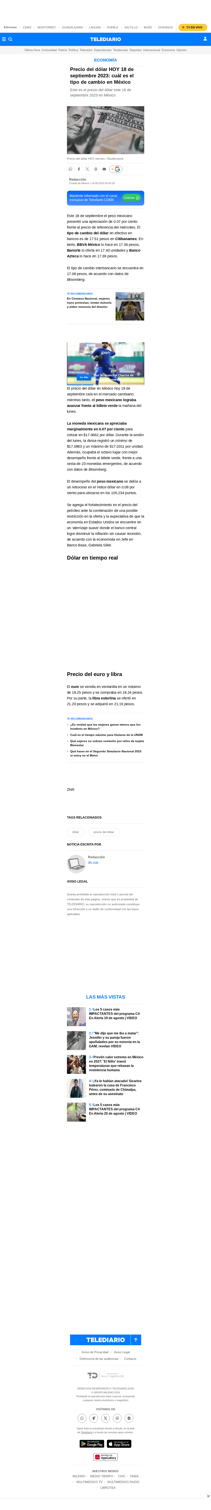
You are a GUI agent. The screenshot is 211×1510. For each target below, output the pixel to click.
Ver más (93, 862)
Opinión (182, 50)
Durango (165, 27)
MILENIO (79, 1476)
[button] (70, 169)
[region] (105, 10)
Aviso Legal (122, 1352)
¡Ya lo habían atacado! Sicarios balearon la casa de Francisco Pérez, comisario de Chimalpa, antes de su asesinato (115, 1087)
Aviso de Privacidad (95, 1352)
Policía (62, 50)
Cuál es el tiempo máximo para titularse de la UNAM (106, 734)
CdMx (27, 27)
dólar (75, 832)
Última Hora (32, 50)
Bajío (148, 27)
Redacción (77, 179)
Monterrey (47, 27)
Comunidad (49, 50)
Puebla (112, 27)
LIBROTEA (108, 1487)
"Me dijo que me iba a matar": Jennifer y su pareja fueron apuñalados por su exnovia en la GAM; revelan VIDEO (114, 1039)
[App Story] (119, 1444)
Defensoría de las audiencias (99, 1358)
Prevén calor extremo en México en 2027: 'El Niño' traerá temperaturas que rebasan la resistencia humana (116, 1063)
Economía (168, 50)
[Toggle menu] (4, 39)
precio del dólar (104, 832)
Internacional (151, 50)
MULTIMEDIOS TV (89, 1482)
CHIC (121, 1476)
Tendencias (120, 50)
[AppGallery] (105, 1457)
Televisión (86, 50)
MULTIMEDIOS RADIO (123, 1482)
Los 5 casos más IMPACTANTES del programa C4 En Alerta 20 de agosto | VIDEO (114, 1109)
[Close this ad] (208, 1496)
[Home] (105, 39)
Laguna (95, 27)
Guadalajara (72, 27)
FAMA (134, 1476)
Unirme (129, 198)
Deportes (136, 50)
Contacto (130, 1358)
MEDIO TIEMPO (101, 1476)
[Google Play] (92, 1444)
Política (73, 50)
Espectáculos (102, 50)
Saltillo (131, 27)
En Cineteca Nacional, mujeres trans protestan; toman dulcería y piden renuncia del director (89, 302)
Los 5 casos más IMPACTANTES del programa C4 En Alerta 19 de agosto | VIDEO (114, 1014)
